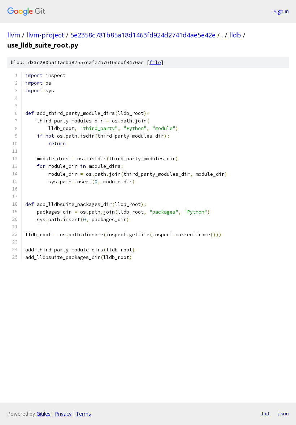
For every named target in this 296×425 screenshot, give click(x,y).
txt (265, 413)
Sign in (281, 11)
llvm (13, 35)
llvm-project (45, 35)
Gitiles (43, 413)
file (155, 62)
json (283, 413)
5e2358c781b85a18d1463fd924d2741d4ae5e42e (143, 35)
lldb (235, 35)
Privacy (63, 413)
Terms (83, 413)
